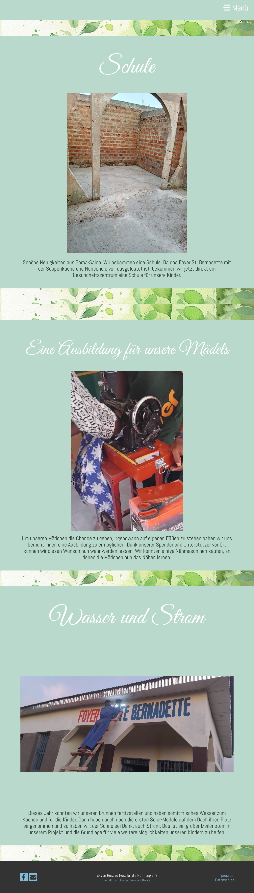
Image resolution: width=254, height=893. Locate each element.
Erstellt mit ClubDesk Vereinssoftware (127, 880)
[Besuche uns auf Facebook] (24, 878)
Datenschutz (224, 879)
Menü (239, 8)
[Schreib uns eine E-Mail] (33, 878)
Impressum (226, 875)
